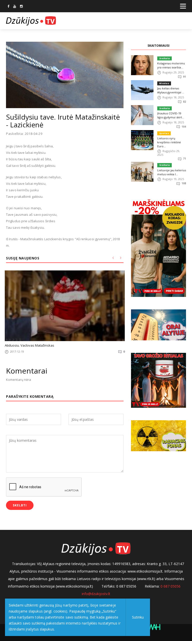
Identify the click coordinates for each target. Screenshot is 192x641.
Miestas (164, 83)
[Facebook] (8, 6)
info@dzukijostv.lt (96, 593)
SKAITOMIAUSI (159, 45)
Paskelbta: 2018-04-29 (24, 133)
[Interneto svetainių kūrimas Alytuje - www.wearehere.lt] (153, 626)
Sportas (164, 133)
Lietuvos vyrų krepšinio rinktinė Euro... (169, 142)
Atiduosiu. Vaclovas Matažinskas (29, 345)
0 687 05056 (170, 586)
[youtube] (15, 6)
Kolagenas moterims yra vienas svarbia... (171, 65)
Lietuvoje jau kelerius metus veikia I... (171, 172)
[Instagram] (21, 6)
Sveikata (164, 58)
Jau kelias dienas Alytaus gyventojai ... (170, 90)
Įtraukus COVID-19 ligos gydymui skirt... (170, 115)
